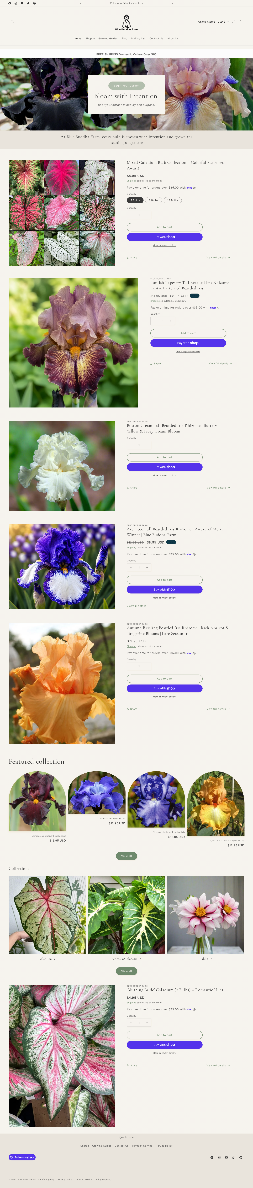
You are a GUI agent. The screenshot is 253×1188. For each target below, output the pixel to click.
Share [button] (133, 257)
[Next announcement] (172, 3)
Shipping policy (104, 1179)
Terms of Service (142, 1145)
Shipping (131, 180)
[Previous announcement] (80, 3)
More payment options (164, 245)
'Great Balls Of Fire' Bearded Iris (227, 840)
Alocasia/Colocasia (124, 959)
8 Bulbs (153, 200)
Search (84, 1145)
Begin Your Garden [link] (127, 85)
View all (126, 856)
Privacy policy (65, 1179)
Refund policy (164, 1145)
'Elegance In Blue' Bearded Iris (169, 831)
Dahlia (203, 959)
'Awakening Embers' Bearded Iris (49, 835)
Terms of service (84, 1179)
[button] (12, 21)
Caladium (45, 959)
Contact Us (121, 1145)
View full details (216, 257)
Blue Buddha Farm (27, 1179)
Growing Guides (101, 1145)
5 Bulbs (135, 200)
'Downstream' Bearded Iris (111, 818)
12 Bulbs (172, 200)
